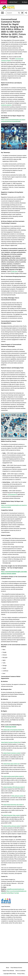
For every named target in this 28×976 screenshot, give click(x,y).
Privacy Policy (21, 973)
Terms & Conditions (20, 970)
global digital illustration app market (13, 804)
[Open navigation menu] (2, 12)
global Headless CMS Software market (13, 787)
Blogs (12, 893)
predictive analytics (6, 105)
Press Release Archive (16, 967)
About (7, 967)
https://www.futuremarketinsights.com (16, 891)
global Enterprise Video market (11, 815)
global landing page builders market (13, 776)
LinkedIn (3, 893)
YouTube (16, 893)
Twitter (8, 893)
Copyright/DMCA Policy (9, 973)
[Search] (19, 12)
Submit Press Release (8, 970)
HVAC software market (17, 795)
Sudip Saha (14, 271)
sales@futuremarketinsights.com (15, 889)
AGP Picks (3, 2)
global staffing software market (11, 826)
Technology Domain (10, 726)
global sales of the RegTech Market (12, 729)
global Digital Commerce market (12, 753)
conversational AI (12, 494)
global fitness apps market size (11, 763)
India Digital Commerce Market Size (10, 742)
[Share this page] (26, 12)
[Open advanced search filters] (22, 12)
